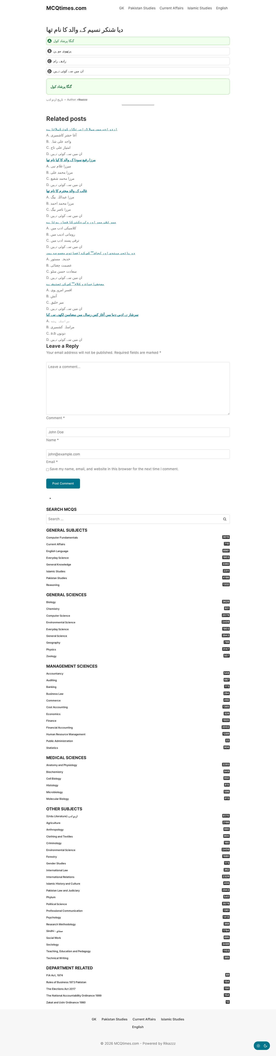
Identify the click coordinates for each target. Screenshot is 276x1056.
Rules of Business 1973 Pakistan (137, 982)
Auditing (137, 680)
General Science (137, 635)
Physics (137, 649)
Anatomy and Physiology (137, 765)
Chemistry (137, 608)
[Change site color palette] (262, 1045)
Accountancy (137, 673)
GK (121, 8)
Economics (137, 714)
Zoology (137, 656)
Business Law (137, 693)
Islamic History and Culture (137, 883)
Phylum (137, 897)
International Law (137, 870)
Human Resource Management (137, 734)
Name (52, 440)
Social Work (137, 937)
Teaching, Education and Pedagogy (137, 951)
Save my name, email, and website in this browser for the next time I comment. (114, 469)
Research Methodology (137, 924)
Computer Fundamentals (137, 537)
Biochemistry (137, 771)
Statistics (137, 747)
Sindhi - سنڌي (137, 931)
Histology (137, 785)
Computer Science (137, 615)
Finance (137, 720)
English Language (137, 551)
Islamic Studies (200, 8)
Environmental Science (137, 622)
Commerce (137, 700)
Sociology (137, 944)
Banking (137, 686)
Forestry (137, 856)
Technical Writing (137, 958)
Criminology (137, 843)
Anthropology (137, 829)
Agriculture (137, 822)
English (222, 8)
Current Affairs (171, 8)
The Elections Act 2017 (137, 988)
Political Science (137, 904)
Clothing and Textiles (137, 836)
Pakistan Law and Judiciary (137, 890)
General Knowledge (137, 564)
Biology (137, 602)
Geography (137, 642)
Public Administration (137, 741)
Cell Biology (137, 778)
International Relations (137, 877)
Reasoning (137, 584)
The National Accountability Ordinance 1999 (137, 995)
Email (52, 462)
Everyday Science (137, 557)
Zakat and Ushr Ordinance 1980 (137, 1002)
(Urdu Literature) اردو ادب (137, 816)
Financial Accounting (137, 727)
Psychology (137, 917)
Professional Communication (137, 910)
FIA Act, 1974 (137, 975)
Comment (55, 418)
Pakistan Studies (142, 8)
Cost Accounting (137, 707)
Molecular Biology (137, 798)
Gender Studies (137, 863)
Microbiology (137, 792)
